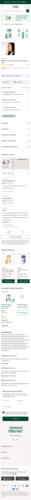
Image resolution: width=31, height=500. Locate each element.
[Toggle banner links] (29, 2)
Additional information (8, 141)
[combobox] (13, 11)
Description (5, 123)
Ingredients (5, 129)
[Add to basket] (13, 301)
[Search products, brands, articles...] (28, 11)
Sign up (15, 418)
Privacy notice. (23, 414)
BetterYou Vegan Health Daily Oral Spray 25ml (6, 306)
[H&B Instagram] (14, 440)
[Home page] (15, 7)
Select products (22, 312)
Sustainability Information (9, 147)
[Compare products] (22, 296)
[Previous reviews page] (3, 232)
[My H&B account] (26, 7)
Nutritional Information (8, 135)
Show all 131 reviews (15, 237)
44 (22, 232)
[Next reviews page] (28, 232)
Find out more (22, 243)
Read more (6, 222)
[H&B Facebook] (17, 440)
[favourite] (13, 254)
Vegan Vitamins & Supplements (13, 24)
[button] (15, 116)
